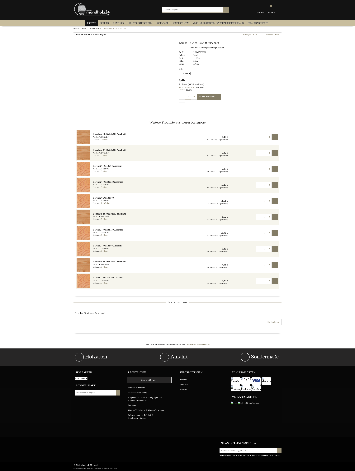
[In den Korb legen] (118, 393)
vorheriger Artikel (249, 35)
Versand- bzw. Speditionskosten (198, 344)
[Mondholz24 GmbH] (92, 9)
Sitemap (183, 379)
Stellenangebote (258, 23)
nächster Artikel (272, 35)
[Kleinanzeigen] (81, 443)
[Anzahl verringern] (182, 97)
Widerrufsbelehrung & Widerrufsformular (146, 410)
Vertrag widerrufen (149, 380)
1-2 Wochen (105, 203)
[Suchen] (226, 10)
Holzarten (96, 356)
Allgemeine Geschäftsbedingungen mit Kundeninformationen (145, 398)
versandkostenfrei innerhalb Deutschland (218, 23)
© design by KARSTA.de (109, 468)
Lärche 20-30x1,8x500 (103, 198)
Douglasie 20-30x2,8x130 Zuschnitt (109, 214)
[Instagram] (92, 443)
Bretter (91, 23)
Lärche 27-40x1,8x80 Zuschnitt (107, 246)
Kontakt (183, 389)
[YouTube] (98, 443)
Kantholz (118, 23)
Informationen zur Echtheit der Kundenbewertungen (141, 416)
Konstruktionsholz (140, 23)
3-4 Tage (189, 90)
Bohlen (104, 23)
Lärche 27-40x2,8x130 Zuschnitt (108, 230)
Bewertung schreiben (215, 47)
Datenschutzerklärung (137, 392)
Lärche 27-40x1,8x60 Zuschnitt (107, 166)
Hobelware (162, 23)
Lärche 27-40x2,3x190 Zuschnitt (108, 277)
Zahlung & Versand (136, 387)
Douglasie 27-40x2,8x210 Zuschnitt (109, 150)
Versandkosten (199, 87)
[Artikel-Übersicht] (262, 35)
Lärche (196, 55)
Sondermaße (265, 356)
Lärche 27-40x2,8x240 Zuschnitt (108, 182)
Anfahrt (179, 356)
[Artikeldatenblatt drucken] (182, 106)
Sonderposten (181, 23)
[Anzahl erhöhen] (194, 97)
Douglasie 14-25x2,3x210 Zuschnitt (109, 134)
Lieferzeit (184, 384)
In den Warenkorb (207, 96)
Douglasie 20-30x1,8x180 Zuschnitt (109, 261)
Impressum (133, 405)
